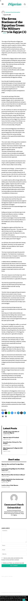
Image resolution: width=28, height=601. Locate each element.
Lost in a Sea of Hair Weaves (10, 485)
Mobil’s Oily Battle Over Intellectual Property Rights (12, 480)
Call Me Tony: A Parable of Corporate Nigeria (11, 432)
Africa (5, 33)
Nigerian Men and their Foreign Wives (13, 464)
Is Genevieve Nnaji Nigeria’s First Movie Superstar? (13, 469)
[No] (26, 600)
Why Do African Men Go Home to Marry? (13, 475)
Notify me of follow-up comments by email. (13, 563)
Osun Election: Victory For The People (12, 442)
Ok (24, 600)
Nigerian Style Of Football (11, 437)
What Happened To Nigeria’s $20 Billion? (13, 448)
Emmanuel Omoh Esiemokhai (12, 12)
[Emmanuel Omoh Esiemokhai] (3, 12)
